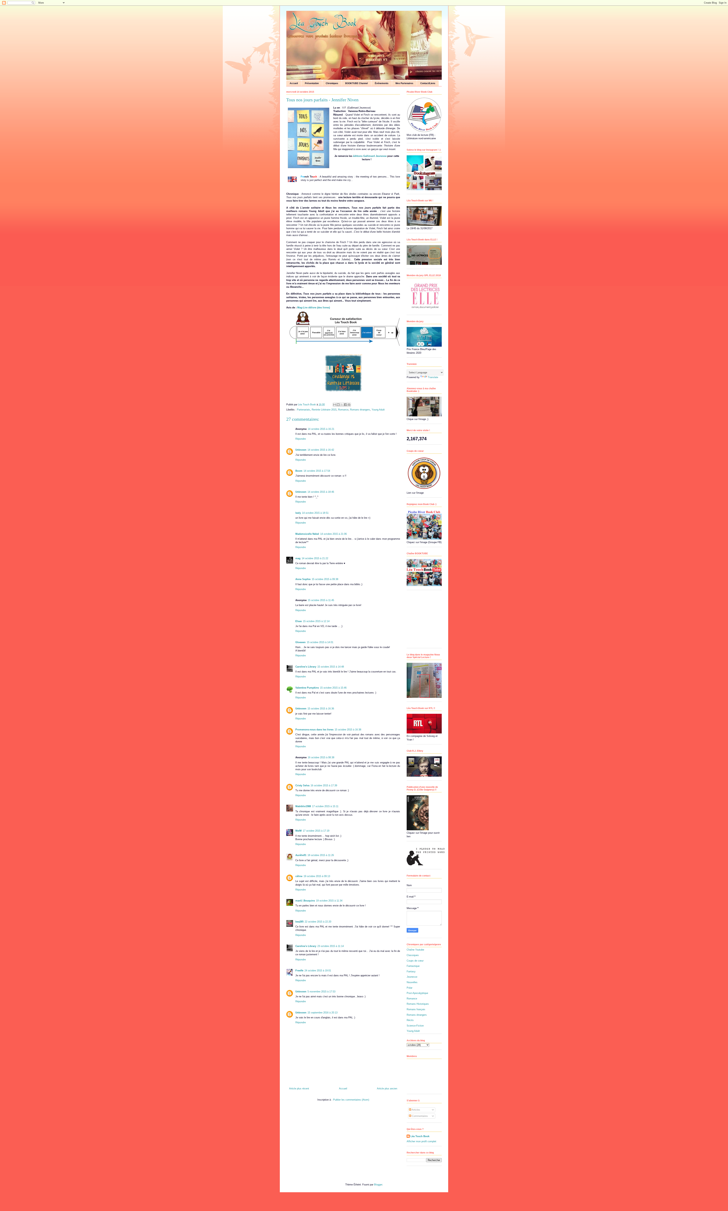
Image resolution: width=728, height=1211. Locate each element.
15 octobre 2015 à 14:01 (320, 642)
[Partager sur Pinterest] (349, 405)
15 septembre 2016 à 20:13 (322, 1012)
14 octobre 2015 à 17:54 (317, 470)
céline (298, 876)
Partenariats (303, 409)
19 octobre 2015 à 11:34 (329, 900)
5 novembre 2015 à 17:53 (321, 991)
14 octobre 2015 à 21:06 (333, 533)
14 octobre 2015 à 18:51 (315, 512)
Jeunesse (412, 976)
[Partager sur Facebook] (345, 405)
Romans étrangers (360, 409)
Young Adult (378, 409)
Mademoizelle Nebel (307, 533)
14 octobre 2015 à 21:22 (315, 558)
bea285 (299, 921)
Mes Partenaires (404, 83)
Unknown (300, 449)
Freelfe (299, 970)
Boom (298, 470)
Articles (415, 1109)
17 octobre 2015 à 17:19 (316, 830)
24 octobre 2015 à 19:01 (317, 970)
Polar (409, 987)
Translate (433, 377)
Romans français (416, 1009)
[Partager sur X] (342, 405)
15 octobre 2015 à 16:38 (348, 729)
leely (298, 512)
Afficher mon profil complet (421, 1141)
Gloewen (300, 642)
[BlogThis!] (338, 405)
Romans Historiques (418, 1003)
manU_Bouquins (305, 900)
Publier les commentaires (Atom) (351, 1099)
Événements (381, 83)
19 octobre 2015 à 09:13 (317, 876)
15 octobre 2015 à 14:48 (330, 666)
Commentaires (419, 1116)
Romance (343, 409)
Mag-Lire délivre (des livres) (313, 307)
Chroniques (332, 83)
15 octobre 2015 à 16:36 (321, 708)
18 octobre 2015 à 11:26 (321, 855)
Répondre (300, 438)
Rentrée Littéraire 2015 (324, 409)
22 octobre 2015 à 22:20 (318, 921)
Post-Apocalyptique (417, 993)
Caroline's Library (305, 666)
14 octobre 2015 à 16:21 (321, 429)
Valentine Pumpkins (307, 687)
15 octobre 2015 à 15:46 (333, 687)
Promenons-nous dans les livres (314, 729)
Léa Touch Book (419, 1136)
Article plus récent (299, 1088)
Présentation (312, 83)
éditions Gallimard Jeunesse (370, 156)
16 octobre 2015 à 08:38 (321, 757)
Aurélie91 (300, 855)
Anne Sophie (303, 579)
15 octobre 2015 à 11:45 (321, 600)
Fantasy (411, 971)
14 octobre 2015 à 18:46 (321, 491)
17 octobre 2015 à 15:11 (325, 806)
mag (297, 558)
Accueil (294, 83)
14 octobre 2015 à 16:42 (321, 449)
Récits (410, 1020)
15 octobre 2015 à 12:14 (316, 621)
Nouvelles (412, 982)
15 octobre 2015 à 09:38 (325, 579)
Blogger (378, 1184)
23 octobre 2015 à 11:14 (330, 946)
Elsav (298, 621)
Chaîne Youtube (415, 949)
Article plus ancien (387, 1088)
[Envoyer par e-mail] (335, 405)
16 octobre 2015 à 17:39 (324, 785)
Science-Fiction (415, 1025)
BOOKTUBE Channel (356, 83)
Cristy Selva (302, 785)
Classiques (413, 955)
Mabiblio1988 (303, 806)
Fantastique (413, 966)
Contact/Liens (427, 83)
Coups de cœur (415, 960)
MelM (298, 830)
